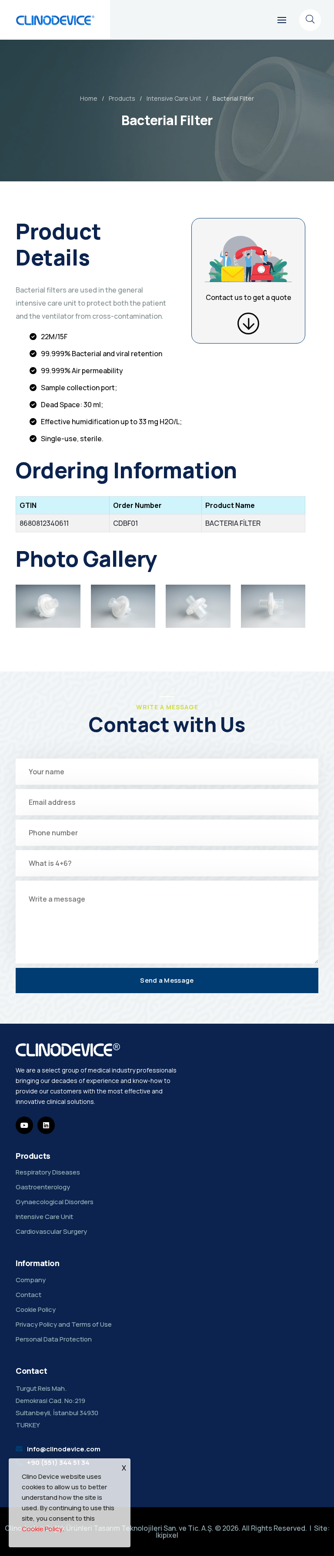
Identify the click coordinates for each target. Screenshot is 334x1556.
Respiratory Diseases (48, 1172)
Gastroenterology (43, 1187)
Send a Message (167, 980)
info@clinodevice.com (63, 1449)
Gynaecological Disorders (55, 1201)
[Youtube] (24, 1125)
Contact (28, 1294)
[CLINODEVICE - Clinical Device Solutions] (55, 19)
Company (31, 1279)
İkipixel (167, 1535)
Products (122, 98)
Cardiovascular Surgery (51, 1231)
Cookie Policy (36, 1309)
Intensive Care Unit (174, 98)
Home (88, 98)
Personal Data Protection (54, 1339)
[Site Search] (310, 20)
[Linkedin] (46, 1125)
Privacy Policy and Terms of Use (64, 1324)
